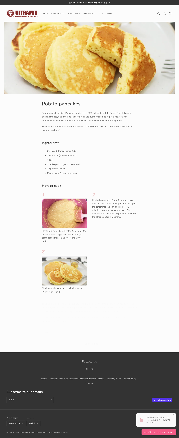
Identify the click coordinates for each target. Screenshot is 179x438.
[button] (73, 13)
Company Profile (114, 379)
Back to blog (91, 341)
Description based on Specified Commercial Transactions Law (77, 379)
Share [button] (47, 330)
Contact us (89, 383)
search (44, 379)
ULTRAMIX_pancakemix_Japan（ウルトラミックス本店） (33, 432)
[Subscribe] (51, 400)
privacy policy (130, 379)
